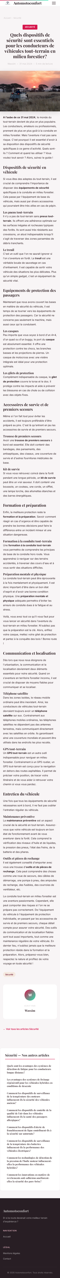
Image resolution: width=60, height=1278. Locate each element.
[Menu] (54, 3)
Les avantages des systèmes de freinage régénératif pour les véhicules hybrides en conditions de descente (29, 1083)
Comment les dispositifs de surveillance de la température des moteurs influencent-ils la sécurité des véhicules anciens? (28, 1098)
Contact (7, 1258)
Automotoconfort (27, 3)
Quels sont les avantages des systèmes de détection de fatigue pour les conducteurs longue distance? (29, 1069)
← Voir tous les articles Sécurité (21, 1029)
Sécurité (17, 18)
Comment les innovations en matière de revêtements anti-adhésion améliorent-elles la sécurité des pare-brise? (28, 1178)
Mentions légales (11, 1253)
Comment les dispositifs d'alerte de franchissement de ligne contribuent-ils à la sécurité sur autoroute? (29, 1130)
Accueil (7, 18)
